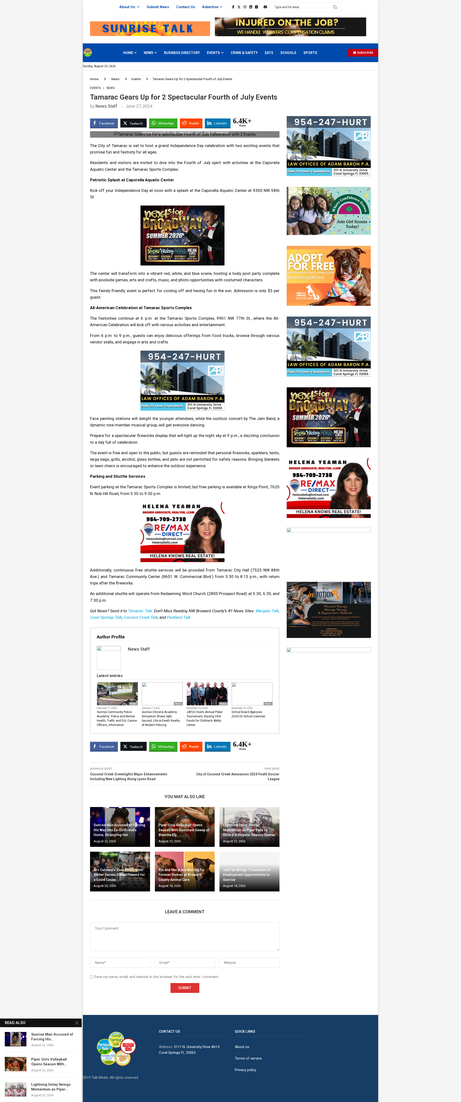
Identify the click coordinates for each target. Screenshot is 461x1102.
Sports (310, 53)
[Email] (265, 7)
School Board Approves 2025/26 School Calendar (248, 714)
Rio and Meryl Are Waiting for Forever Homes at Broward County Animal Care (181, 875)
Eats (269, 53)
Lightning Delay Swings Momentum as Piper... (51, 1086)
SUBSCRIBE (364, 52)
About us (242, 1047)
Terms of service (248, 1058)
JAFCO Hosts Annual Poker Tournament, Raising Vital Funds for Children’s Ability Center (205, 718)
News (148, 53)
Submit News (158, 7)
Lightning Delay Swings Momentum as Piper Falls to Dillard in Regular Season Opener (249, 830)
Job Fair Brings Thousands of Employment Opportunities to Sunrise (246, 875)
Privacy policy (245, 1070)
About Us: (127, 7)
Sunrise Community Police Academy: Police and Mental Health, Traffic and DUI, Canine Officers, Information (117, 718)
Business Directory (182, 53)
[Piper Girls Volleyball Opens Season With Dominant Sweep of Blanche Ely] (15, 1064)
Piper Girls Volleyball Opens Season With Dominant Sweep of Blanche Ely (183, 830)
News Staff (106, 106)
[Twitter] (239, 7)
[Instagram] (245, 7)
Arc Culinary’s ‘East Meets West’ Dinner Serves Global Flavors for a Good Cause (119, 875)
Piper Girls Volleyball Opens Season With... (49, 1061)
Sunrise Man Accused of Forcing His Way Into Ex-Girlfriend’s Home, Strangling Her (119, 830)
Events (213, 53)
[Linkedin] (250, 7)
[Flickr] (256, 7)
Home (128, 53)
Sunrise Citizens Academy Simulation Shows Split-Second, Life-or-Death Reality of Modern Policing (161, 718)
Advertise (210, 7)
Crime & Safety (244, 53)
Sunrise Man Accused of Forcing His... (52, 1036)
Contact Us (185, 7)
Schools (288, 53)
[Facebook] (233, 7)
